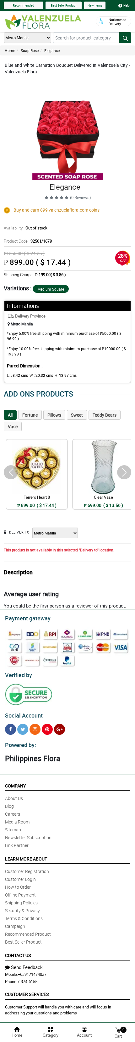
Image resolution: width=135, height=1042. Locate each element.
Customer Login (20, 879)
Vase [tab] (13, 426)
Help (126, 5)
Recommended (23, 5)
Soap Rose (30, 50)
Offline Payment (20, 895)
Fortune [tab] (30, 415)
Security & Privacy (22, 910)
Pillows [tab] (54, 415)
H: (66, 375)
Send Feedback (27, 967)
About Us (14, 798)
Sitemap (13, 830)
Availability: (25, 228)
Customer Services (27, 994)
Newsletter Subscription (28, 837)
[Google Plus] (59, 729)
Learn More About (26, 859)
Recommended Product (28, 934)
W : (41, 375)
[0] (118, 1030)
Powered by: (20, 745)
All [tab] (10, 415)
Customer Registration (27, 871)
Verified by (18, 675)
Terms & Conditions (24, 918)
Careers (12, 814)
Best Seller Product (63, 5)
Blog (9, 806)
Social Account (24, 715)
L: (17, 375)
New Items (95, 5)
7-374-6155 (27, 981)
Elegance (52, 50)
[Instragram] (35, 729)
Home (10, 50)
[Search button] (125, 37)
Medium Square (50, 289)
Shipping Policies (21, 903)
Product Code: (28, 241)
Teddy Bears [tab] (104, 415)
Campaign (15, 926)
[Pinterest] (47, 729)
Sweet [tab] (77, 415)
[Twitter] (22, 729)
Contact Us (18, 955)
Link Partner (17, 845)
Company (15, 786)
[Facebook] (10, 729)
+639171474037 (32, 974)
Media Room (17, 822)
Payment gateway (28, 618)
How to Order (18, 887)
